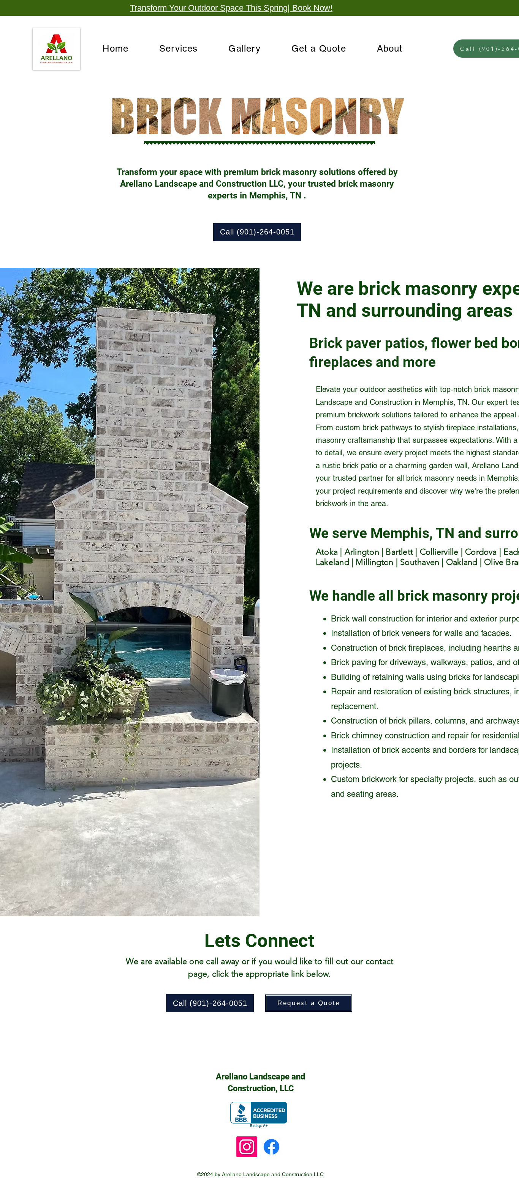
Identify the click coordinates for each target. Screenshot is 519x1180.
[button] (178, 48)
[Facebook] (271, 1146)
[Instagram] (246, 1146)
